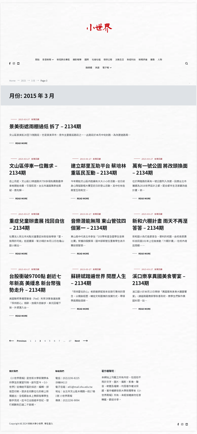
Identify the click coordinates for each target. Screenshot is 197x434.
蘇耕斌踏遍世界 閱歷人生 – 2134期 (98, 279)
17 (71, 340)
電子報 (106, 67)
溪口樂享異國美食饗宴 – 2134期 (158, 279)
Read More (21, 143)
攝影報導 (77, 59)
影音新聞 (46, 59)
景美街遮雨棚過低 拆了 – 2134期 (45, 126)
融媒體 (89, 67)
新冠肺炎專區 (63, 59)
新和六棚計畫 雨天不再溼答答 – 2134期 (160, 224)
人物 (160, 59)
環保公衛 (108, 59)
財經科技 (131, 59)
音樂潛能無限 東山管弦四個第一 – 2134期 (98, 224)
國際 (86, 59)
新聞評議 (143, 59)
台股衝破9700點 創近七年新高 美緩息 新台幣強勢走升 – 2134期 (35, 282)
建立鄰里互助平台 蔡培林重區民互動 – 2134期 (98, 169)
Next (77, 340)
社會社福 (96, 59)
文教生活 (119, 59)
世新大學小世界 (35, 423)
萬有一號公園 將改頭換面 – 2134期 (160, 169)
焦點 (37, 59)
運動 (152, 59)
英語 (97, 67)
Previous (21, 340)
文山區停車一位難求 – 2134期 (33, 169)
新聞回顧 (35, 119)
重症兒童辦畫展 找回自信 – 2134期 (36, 224)
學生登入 (48, 423)
